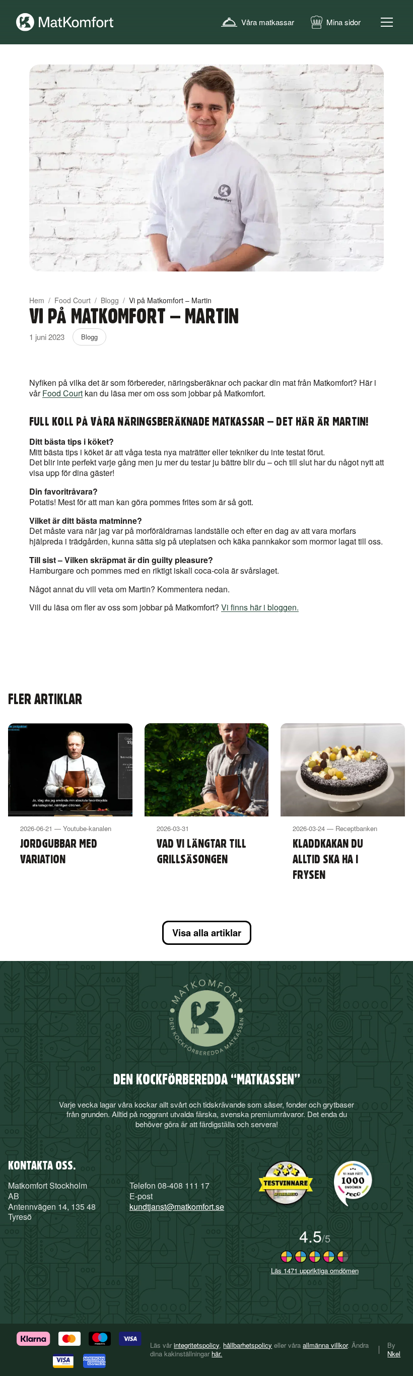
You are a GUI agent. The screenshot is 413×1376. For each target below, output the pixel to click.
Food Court (72, 300)
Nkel (393, 1353)
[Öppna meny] (387, 22)
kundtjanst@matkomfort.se (176, 1206)
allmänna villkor (325, 1345)
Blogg (110, 300)
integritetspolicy (196, 1345)
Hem (36, 300)
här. (217, 1354)
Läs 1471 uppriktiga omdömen (315, 1270)
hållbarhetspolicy (247, 1345)
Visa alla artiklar (206, 932)
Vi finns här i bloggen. (260, 607)
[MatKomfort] (65, 22)
